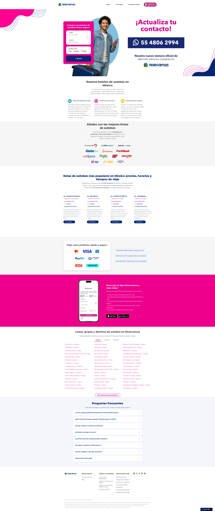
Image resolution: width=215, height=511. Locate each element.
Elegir (84, 51)
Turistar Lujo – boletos (72, 363)
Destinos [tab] (116, 340)
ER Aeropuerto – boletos (102, 363)
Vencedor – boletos (129, 382)
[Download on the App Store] (111, 316)
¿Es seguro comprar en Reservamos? (88, 445)
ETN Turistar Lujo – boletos (131, 360)
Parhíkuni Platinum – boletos (132, 363)
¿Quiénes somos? (87, 477)
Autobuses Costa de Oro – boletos (105, 378)
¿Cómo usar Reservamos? (103, 477)
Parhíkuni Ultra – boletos (102, 382)
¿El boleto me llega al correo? (85, 432)
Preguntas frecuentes (122, 479)
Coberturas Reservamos (123, 490)
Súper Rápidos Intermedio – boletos (76, 369)
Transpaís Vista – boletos (72, 357)
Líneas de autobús (104, 489)
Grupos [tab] (106, 340)
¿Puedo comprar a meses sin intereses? (89, 426)
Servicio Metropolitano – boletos (75, 375)
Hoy (70, 51)
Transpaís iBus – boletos (130, 372)
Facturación (119, 487)
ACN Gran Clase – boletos (73, 350)
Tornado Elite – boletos (130, 388)
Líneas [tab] (98, 340)
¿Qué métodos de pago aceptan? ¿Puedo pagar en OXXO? (95, 419)
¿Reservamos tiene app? (83, 458)
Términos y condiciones (123, 482)
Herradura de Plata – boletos (103, 366)
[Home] (67, 4)
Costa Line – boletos (100, 344)
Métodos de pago (121, 477)
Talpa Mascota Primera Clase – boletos (106, 369)
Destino (71, 40)
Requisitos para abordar (123, 492)
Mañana (76, 51)
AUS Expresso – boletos (101, 350)
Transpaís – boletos (100, 385)
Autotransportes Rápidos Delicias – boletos (136, 385)
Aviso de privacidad (121, 485)
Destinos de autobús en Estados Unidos (106, 486)
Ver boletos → (69, 222)
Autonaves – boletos (100, 347)
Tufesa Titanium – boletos (131, 366)
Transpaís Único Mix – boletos (103, 360)
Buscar (79, 58)
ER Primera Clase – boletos (73, 382)
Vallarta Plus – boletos (130, 350)
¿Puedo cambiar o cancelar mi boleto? (88, 452)
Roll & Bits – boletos (71, 378)
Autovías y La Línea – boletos (132, 375)
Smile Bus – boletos (71, 360)
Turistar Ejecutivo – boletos (73, 366)
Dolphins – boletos (100, 372)
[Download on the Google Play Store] (123, 316)
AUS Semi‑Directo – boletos (132, 357)
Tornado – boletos (99, 375)
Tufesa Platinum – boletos (73, 372)
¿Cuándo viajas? (72, 48)
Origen (71, 32)
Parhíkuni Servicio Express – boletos (134, 344)
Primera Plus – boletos (72, 344)
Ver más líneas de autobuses (107, 395)
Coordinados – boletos (101, 357)
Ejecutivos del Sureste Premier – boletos (78, 353)
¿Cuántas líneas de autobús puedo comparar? (91, 439)
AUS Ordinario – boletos (130, 369)
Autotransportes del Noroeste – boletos (135, 353)
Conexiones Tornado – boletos (103, 388)
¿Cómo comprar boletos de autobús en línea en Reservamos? (97, 412)
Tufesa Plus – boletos (71, 347)
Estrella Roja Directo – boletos (132, 347)
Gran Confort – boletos (101, 353)
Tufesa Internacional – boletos (74, 388)
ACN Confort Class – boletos (132, 378)
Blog (83, 479)
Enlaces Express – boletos (73, 385)
